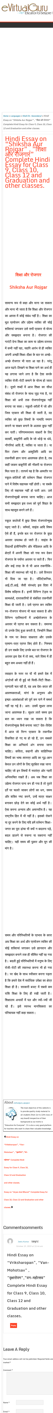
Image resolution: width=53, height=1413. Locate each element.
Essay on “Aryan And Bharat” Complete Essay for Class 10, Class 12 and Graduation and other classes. (26, 1199)
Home (5, 115)
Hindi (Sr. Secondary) (31, 115)
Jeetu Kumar (23, 1241)
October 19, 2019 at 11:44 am (29, 1246)
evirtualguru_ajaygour (22, 1102)
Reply (13, 1325)
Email (6, 1411)
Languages (15, 115)
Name (6, 1402)
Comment (8, 1370)
